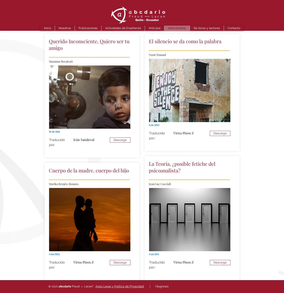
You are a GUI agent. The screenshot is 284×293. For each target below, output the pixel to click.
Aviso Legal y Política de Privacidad (119, 286)
